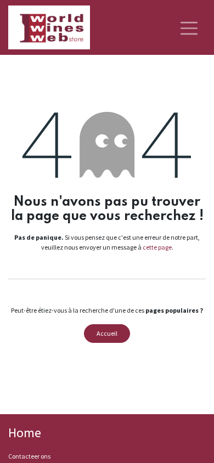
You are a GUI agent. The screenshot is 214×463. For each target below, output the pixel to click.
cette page (157, 247)
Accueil (107, 333)
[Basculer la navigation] (189, 27)
